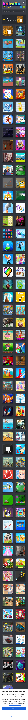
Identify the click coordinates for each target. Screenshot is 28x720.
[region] (14, 704)
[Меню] (24, 2)
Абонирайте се (24, 7)
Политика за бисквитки (15, 705)
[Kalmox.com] (12, 3)
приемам (14, 708)
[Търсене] (23, 11)
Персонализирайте (14, 712)
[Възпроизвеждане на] (20, 19)
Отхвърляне (14, 716)
